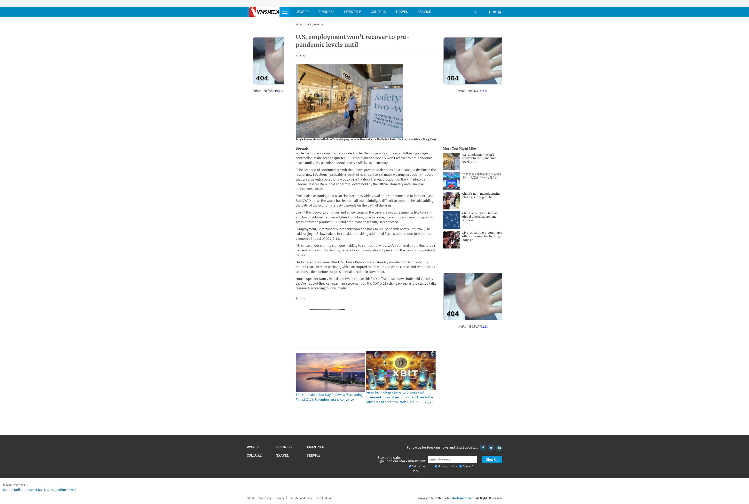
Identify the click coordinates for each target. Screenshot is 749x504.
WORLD (303, 12)
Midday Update (447, 466)
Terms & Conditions (300, 498)
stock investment (463, 498)
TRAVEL (401, 12)
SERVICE (424, 12)
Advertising (265, 498)
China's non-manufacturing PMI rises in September (481, 195)
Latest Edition (324, 498)
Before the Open (418, 468)
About (250, 498)
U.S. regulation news (59, 489)
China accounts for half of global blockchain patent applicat (479, 216)
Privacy (279, 498)
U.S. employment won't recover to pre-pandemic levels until (479, 158)
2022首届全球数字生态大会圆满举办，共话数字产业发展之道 (481, 176)
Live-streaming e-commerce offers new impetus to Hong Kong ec (482, 236)
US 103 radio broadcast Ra (22, 489)
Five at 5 (467, 466)
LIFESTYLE (352, 12)
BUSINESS (326, 12)
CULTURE (378, 12)
